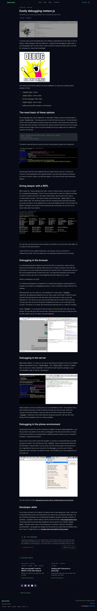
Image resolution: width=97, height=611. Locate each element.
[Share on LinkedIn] (25, 585)
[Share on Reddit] (28, 585)
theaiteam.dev (91, 606)
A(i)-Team (84, 2)
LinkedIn (14, 606)
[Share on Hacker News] (32, 585)
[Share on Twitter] (22, 585)
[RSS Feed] (27, 606)
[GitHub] (89, 2)
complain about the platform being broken (54, 529)
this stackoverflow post (69, 519)
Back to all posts (24, 593)
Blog (45, 2)
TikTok (23, 606)
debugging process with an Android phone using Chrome (54, 500)
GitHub (19, 606)
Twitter (9, 606)
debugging (28, 17)
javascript (22, 17)
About (50, 2)
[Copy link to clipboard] (35, 585)
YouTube (4, 606)
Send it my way (69, 547)
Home (40, 2)
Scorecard (56, 2)
